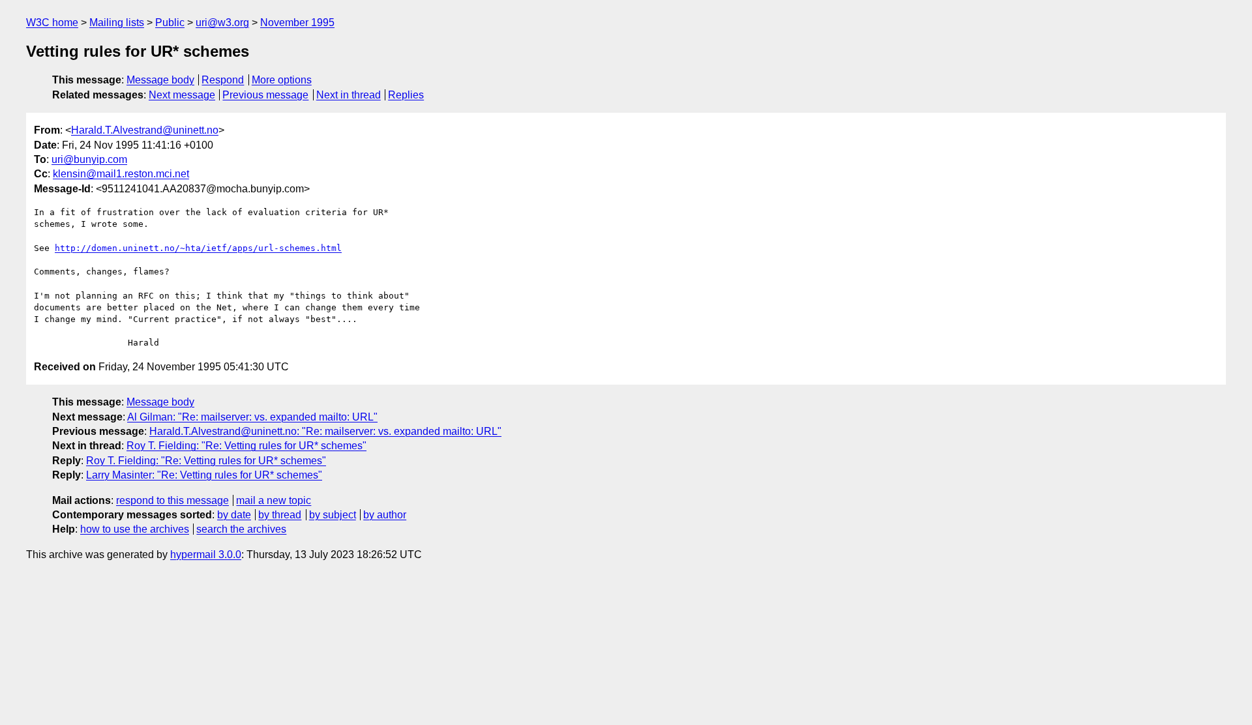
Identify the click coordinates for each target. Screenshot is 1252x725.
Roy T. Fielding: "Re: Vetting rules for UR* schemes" (246, 445)
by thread (279, 514)
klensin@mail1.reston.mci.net (121, 173)
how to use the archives (134, 529)
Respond (222, 79)
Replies (406, 94)
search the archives (241, 529)
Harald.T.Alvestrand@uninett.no (144, 130)
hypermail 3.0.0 (205, 554)
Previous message (265, 94)
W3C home (52, 22)
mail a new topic (273, 500)
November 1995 (297, 22)
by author (384, 514)
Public (170, 22)
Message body (160, 79)
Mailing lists (116, 22)
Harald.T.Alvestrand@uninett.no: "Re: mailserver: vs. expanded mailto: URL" (325, 431)
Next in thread (348, 94)
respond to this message (172, 500)
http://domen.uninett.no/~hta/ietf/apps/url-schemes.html (198, 248)
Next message (182, 94)
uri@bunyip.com (89, 159)
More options (282, 79)
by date (234, 514)
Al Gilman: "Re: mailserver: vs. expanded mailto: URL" (252, 416)
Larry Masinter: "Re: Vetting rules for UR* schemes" (204, 475)
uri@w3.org (222, 22)
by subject (332, 514)
